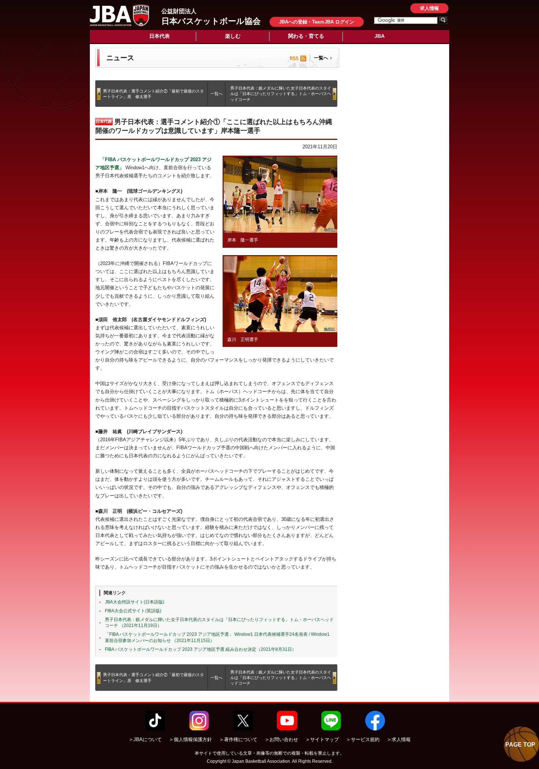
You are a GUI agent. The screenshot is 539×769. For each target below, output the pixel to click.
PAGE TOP (520, 744)
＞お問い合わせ (281, 739)
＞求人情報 (399, 739)
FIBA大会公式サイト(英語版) (133, 610)
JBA (379, 36)
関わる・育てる (306, 36)
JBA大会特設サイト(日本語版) (134, 602)
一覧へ (321, 58)
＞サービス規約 (363, 739)
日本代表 (159, 36)
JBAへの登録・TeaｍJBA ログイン (316, 22)
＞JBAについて (145, 739)
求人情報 (429, 8)
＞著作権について (238, 739)
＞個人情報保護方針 (190, 739)
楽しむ (233, 36)
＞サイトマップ (322, 739)
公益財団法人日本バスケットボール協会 (119, 15)
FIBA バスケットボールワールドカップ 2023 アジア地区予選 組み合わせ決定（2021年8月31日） (200, 649)
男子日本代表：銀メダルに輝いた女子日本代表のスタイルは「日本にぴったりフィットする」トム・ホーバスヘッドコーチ (280, 94)
